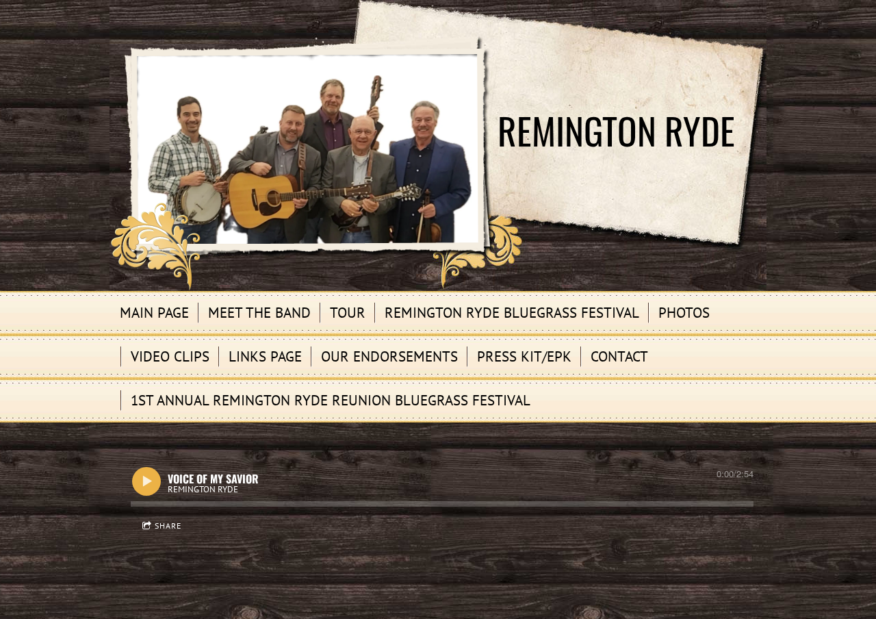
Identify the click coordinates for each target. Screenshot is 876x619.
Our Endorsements (389, 356)
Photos (684, 312)
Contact (619, 356)
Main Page (154, 312)
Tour (347, 312)
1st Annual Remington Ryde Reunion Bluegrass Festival (330, 400)
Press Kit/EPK (524, 356)
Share (168, 525)
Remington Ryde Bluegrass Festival (512, 312)
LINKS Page (265, 356)
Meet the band (259, 312)
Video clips (170, 356)
